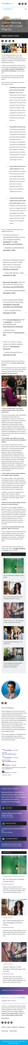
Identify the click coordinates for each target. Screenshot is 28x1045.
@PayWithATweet (9, 326)
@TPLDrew (6, 269)
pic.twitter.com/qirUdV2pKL (13, 307)
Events (16, 35)
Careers (9, 1027)
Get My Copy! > (15, 1043)
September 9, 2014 (9, 250)
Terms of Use (4, 1030)
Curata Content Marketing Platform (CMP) (12, 1015)
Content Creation (8, 876)
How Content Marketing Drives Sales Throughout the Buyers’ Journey (13, 923)
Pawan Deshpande (7, 708)
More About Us (5, 1018)
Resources (14, 1027)
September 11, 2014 (9, 293)
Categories (7, 9)
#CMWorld (6, 242)
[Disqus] (14, 765)
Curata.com (22, 1027)
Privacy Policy (13, 1030)
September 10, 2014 (9, 275)
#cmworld (14, 269)
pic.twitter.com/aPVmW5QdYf (13, 287)
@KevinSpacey (15, 346)
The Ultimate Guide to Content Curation (11, 844)
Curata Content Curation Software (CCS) (11, 1013)
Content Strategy (7, 35)
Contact (3, 1027)
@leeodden (14, 282)
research (14, 213)
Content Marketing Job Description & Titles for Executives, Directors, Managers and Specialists (13, 665)
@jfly (15, 242)
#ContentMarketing (14, 319)
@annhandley (7, 304)
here (18, 801)
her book (14, 363)
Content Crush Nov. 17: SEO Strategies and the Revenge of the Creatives (14, 969)
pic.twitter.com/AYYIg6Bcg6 (12, 244)
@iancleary (8, 322)
